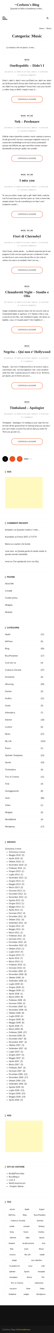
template (41, 1271)
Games (8, 691)
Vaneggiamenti (12, 791)
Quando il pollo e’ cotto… (28, 530)
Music (27, 60)
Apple (7, 634)
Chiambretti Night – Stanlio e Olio (27, 294)
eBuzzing (9, 684)
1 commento (28, 361)
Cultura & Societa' (13, 670)
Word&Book (10, 819)
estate (11, 1226)
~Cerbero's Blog (27, 5)
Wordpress (10, 827)
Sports (8, 762)
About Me (9, 584)
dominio (40, 1221)
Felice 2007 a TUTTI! (27, 537)
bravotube (9, 537)
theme (29, 1277)
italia (27, 1237)
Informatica (10, 713)
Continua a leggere (27, 99)
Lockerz (8, 727)
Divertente (9, 677)
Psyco (8, 748)
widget (26, 1294)
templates (14, 1277)
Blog (7, 649)
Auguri (41, 1209)
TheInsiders (10, 770)
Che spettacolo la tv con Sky (26, 561)
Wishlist (8, 612)
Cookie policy (11, 598)
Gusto (7, 705)
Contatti (8, 591)
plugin (14, 1260)
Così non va (10, 663)
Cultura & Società (18, 1221)
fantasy (42, 1226)
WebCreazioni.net (17, 1183)
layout (41, 1237)
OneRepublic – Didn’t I (27, 65)
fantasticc (9, 530)
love (43, 1243)
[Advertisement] (24, 492)
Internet (8, 720)
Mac (12, 1249)
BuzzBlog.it (14, 1177)
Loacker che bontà (21, 544)
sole (43, 1266)
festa (12, 1232)
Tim (42, 1277)
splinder (12, 1271)
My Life (30, 116)
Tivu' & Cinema (12, 777)
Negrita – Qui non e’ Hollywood (27, 352)
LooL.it (12, 1180)
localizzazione (28, 1243)
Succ (26, 459)
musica (12, 1254)
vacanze (13, 1288)
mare (26, 1249)
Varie (7, 798)
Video (7, 805)
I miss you (27, 180)
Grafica (8, 698)
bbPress (9, 641)
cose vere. (9, 551)
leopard (12, 1243)
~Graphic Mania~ (16, 1186)
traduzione (39, 1283)
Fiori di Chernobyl (27, 236)
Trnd (7, 784)
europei (26, 1226)
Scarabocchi (14, 1266)
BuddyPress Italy (16, 1173)
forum (26, 1232)
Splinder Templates (14, 755)
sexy (30, 1266)
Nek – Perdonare (27, 121)
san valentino (36, 1260)
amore (12, 1209)
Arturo (45, 72)
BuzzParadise (11, 656)
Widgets (8, 605)
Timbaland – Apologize (27, 408)
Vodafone (12, 1294)
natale (42, 1254)
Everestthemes (23, 1329)
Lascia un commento (28, 75)
